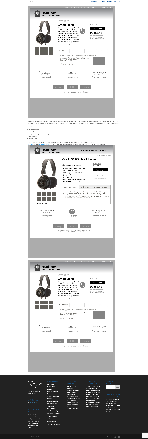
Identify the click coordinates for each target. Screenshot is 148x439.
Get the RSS (28, 402)
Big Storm (95, 406)
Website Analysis (71, 392)
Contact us (30, 144)
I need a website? (33, 414)
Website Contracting (72, 408)
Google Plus (36, 402)
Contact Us (31, 391)
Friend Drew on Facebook (32, 402)
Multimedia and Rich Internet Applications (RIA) (72, 405)
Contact (117, 2)
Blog (103, 2)
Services (94, 2)
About (109, 2)
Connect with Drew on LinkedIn (34, 402)
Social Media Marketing (73, 390)
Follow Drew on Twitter (30, 402)
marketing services (44, 144)
